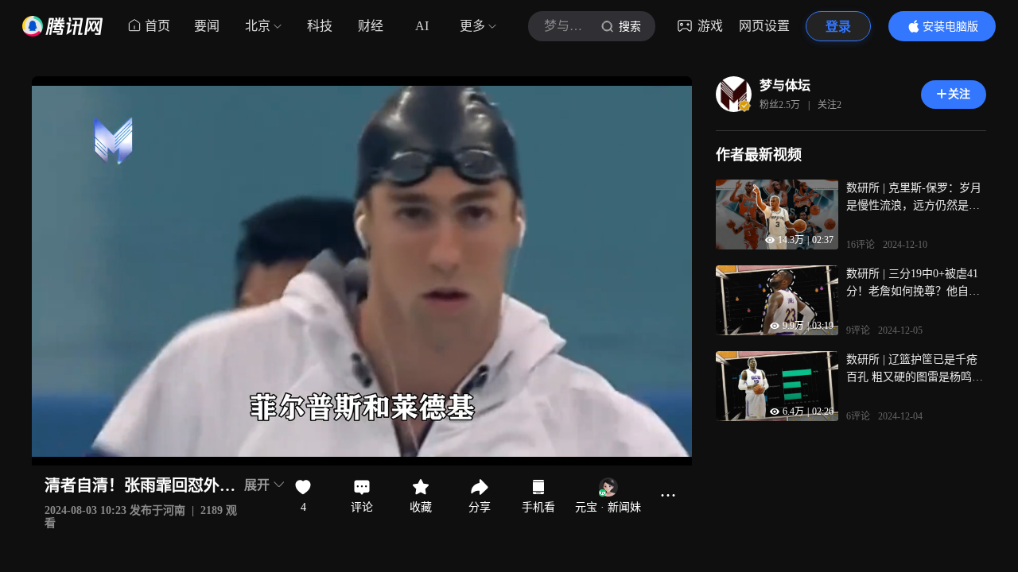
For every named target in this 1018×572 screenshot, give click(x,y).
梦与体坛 (785, 85)
